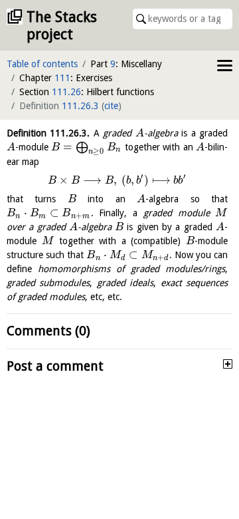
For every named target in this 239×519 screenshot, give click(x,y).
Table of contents (42, 64)
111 (62, 78)
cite (111, 105)
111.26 (66, 91)
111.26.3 (80, 105)
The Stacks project (62, 26)
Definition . (48, 133)
